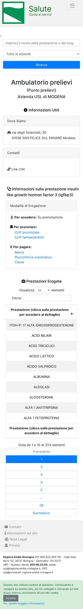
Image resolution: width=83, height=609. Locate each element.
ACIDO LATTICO (41, 356)
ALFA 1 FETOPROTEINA (41, 418)
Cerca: (17, 298)
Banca (19, 252)
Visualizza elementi (41, 290)
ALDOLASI (42, 387)
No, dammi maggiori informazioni (23, 603)
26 (41, 505)
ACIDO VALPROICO (41, 366)
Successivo (41, 513)
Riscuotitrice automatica (33, 257)
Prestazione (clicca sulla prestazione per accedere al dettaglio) (40, 312)
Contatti (14, 527)
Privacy (14, 545)
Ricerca (41, 65)
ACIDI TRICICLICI (41, 346)
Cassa (19, 262)
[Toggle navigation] (72, 6)
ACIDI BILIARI (42, 335)
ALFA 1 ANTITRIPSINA (41, 408)
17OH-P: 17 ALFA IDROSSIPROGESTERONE (41, 325)
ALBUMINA (41, 377)
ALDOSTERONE (41, 397)
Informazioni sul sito (22, 533)
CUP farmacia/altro (29, 237)
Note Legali (18, 539)
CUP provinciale (27, 232)
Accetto (11, 598)
